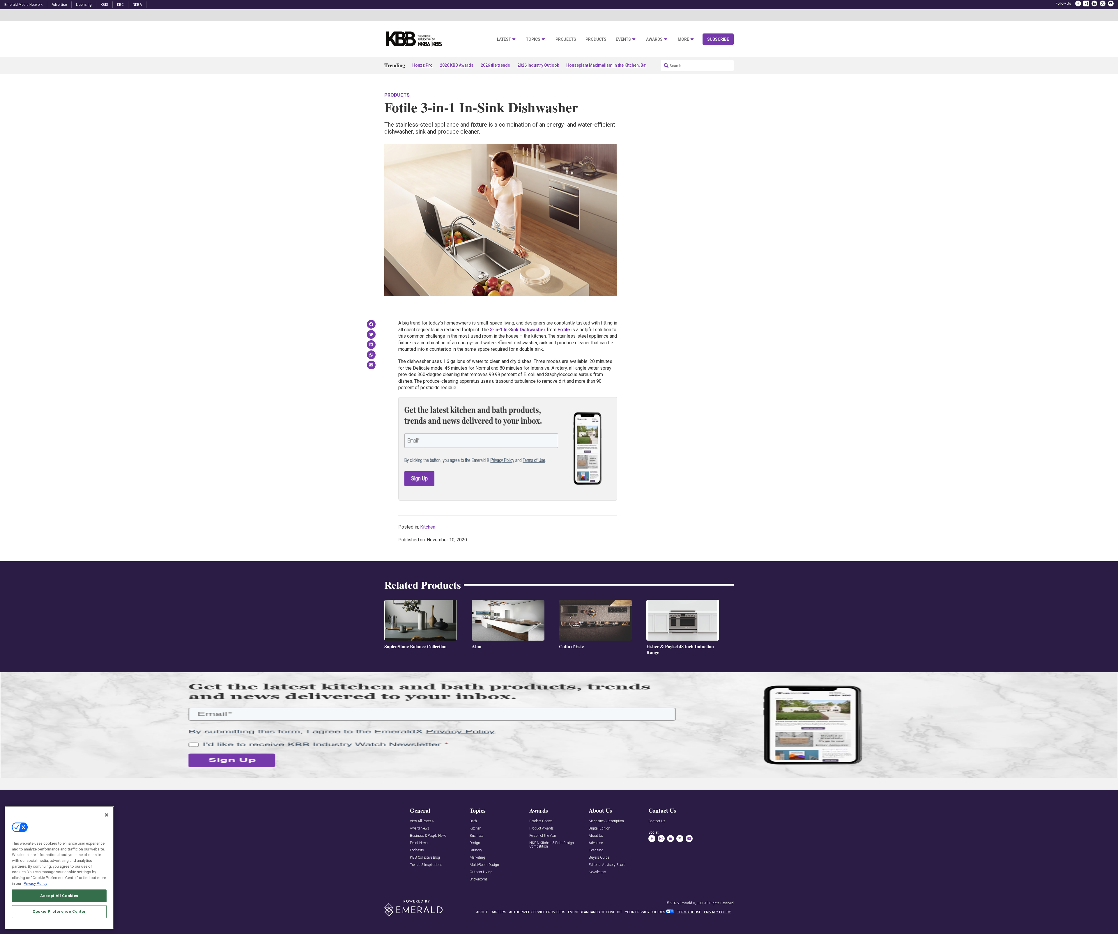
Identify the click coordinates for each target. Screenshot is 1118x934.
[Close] (106, 815)
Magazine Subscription (606, 821)
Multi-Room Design (484, 865)
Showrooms (479, 879)
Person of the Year (542, 836)
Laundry (476, 850)
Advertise (59, 4)
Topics (533, 39)
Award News (419, 828)
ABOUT (482, 912)
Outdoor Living (481, 872)
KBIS (104, 4)
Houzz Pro (422, 65)
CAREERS (498, 912)
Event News (419, 843)
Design (475, 843)
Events (623, 39)
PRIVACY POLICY (717, 912)
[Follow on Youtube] (1111, 3)
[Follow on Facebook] (1078, 3)
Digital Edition (599, 828)
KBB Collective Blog (425, 857)
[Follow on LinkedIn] (1094, 3)
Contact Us (656, 821)
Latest (504, 39)
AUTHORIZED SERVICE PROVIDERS (537, 912)
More (683, 39)
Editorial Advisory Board (607, 865)
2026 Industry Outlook (538, 65)
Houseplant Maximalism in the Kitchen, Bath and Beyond (619, 65)
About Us (596, 836)
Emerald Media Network (23, 4)
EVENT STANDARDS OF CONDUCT (595, 912)
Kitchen (427, 527)
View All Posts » (422, 821)
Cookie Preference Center (59, 911)
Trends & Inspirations (426, 865)
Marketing (477, 857)
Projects (566, 39)
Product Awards (541, 828)
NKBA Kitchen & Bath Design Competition (551, 844)
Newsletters (597, 872)
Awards (654, 39)
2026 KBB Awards (456, 65)
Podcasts (417, 850)
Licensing (84, 4)
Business (477, 836)
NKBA (137, 4)
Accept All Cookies (59, 895)
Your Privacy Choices (645, 912)
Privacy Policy (35, 883)
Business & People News (428, 836)
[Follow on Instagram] (1086, 3)
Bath (473, 821)
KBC (120, 4)
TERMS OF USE (689, 912)
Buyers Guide (599, 857)
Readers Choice (540, 821)
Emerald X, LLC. (691, 903)
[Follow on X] (1102, 3)
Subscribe (718, 39)
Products (595, 39)
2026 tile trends (495, 65)
